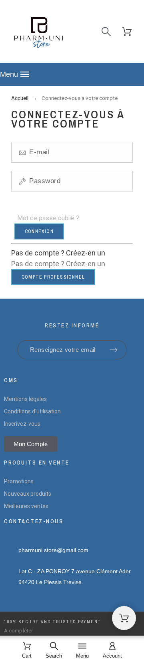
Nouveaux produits (27, 494)
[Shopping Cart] (124, 618)
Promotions (19, 481)
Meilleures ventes (26, 506)
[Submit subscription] (113, 350)
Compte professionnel (53, 277)
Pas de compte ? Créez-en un (58, 253)
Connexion (39, 231)
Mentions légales (25, 399)
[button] (72, 74)
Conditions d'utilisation (32, 411)
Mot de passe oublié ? (48, 218)
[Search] (106, 31)
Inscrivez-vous (22, 424)
